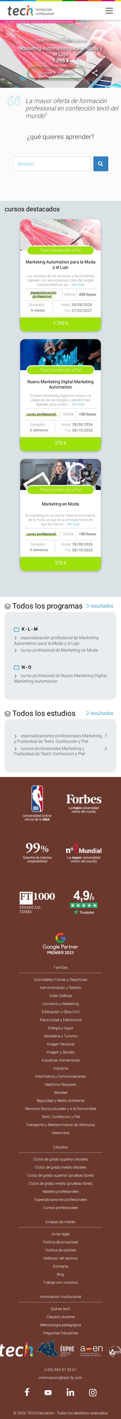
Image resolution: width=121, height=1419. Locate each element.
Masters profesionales (61, 1191)
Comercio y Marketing (61, 1004)
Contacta (60, 1266)
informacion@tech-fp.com (60, 1378)
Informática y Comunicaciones (60, 1076)
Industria (60, 1068)
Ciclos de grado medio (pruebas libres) (60, 1183)
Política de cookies (60, 1250)
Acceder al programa (56, 73)
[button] (9, 54)
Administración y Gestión (61, 988)
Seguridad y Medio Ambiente (60, 1100)
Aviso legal (60, 1234)
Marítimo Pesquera (60, 1084)
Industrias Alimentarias (61, 1060)
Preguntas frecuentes (60, 1333)
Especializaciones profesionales (60, 1199)
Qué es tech (60, 1309)
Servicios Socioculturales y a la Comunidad (60, 1109)
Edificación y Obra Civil (60, 1012)
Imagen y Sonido (60, 1052)
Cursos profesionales (60, 1208)
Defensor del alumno (60, 1258)
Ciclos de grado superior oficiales (60, 1159)
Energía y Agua (60, 1028)
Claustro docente (61, 1317)
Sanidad (60, 1092)
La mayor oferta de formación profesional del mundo (39, 21)
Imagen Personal (60, 1044)
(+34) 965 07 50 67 (60, 1369)
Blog (60, 1274)
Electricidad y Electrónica (60, 1020)
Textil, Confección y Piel (60, 1117)
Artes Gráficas (60, 996)
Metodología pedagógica (60, 1325)
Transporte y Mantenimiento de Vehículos (60, 1125)
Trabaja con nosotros (60, 1282)
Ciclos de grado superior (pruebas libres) (60, 1175)
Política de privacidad (60, 1242)
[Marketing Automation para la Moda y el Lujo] (95, 73)
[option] (60, 54)
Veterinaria (60, 1133)
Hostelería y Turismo (61, 1036)
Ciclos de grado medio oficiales (60, 1167)
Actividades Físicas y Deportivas (60, 979)
